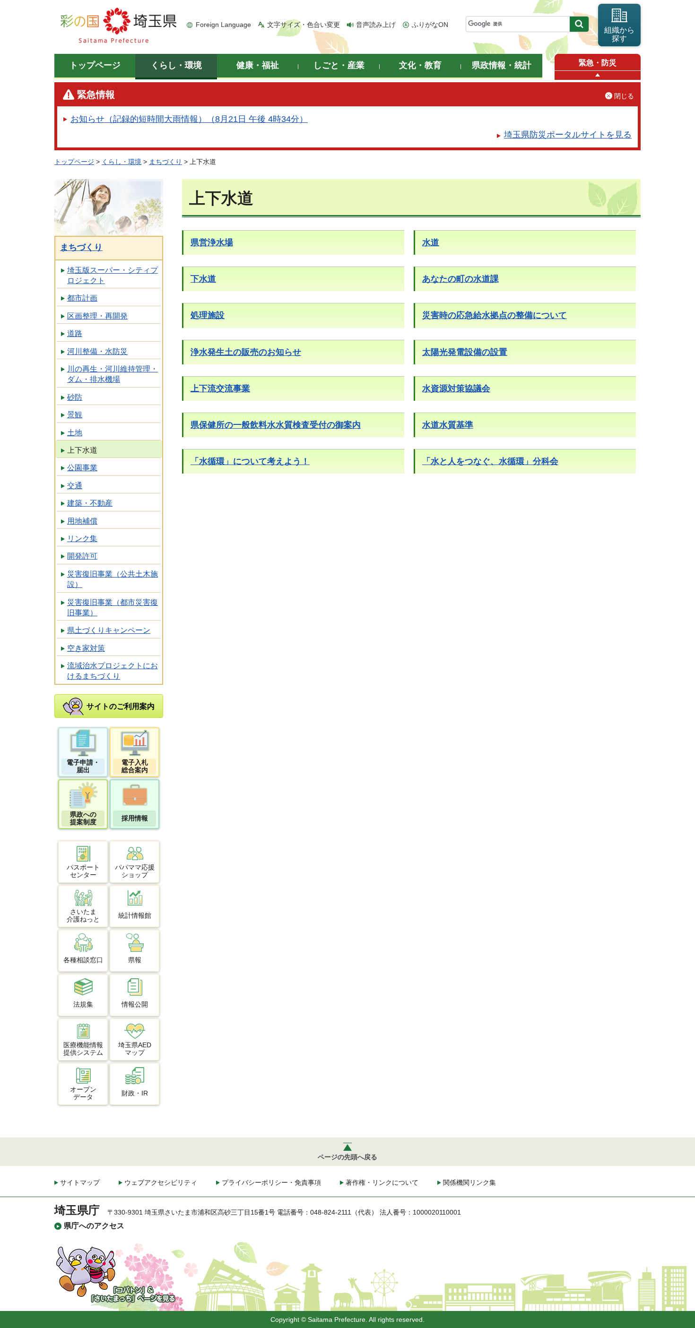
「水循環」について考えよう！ (250, 461)
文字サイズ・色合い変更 (303, 24)
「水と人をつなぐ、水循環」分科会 (490, 461)
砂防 (74, 397)
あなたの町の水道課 (460, 279)
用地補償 (82, 521)
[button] (598, 75)
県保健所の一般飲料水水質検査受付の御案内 (276, 425)
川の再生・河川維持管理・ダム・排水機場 (112, 374)
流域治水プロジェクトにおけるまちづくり (112, 671)
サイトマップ (80, 1182)
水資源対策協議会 (456, 388)
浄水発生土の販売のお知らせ (246, 352)
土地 (74, 433)
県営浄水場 (212, 242)
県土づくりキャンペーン (108, 630)
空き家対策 (86, 648)
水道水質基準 (447, 425)
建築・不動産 (90, 503)
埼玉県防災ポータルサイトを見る (568, 134)
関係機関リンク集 (469, 1182)
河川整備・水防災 (97, 351)
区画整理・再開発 (97, 316)
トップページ (74, 161)
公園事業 (82, 468)
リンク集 (82, 539)
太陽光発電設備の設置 (464, 352)
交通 (74, 486)
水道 (430, 242)
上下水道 (82, 450)
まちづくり (165, 161)
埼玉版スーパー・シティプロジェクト (112, 275)
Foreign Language (223, 24)
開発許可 (82, 556)
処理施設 (208, 315)
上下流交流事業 (220, 388)
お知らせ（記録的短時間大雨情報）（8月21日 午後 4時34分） (189, 119)
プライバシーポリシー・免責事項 (271, 1182)
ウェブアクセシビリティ (160, 1182)
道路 (74, 333)
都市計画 (82, 298)
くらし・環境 (121, 161)
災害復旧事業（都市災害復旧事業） (112, 607)
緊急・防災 (598, 63)
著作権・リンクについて (382, 1182)
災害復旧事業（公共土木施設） (112, 579)
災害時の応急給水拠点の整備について (494, 315)
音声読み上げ (376, 24)
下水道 (203, 279)
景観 (74, 415)
